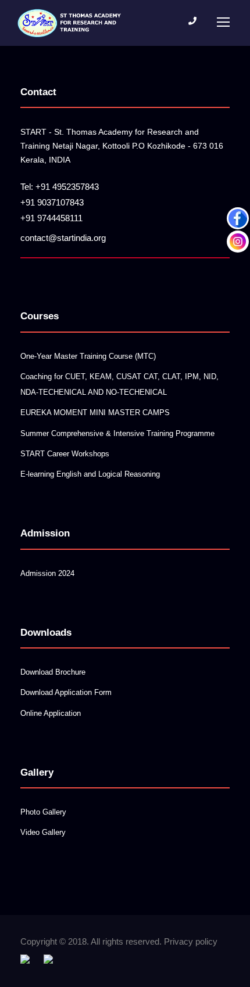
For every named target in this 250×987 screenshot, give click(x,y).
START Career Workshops (64, 453)
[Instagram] (238, 241)
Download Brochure (52, 672)
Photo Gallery (43, 812)
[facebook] (25, 958)
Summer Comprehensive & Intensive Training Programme (117, 433)
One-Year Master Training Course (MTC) (88, 356)
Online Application (50, 713)
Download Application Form (66, 692)
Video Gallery (43, 832)
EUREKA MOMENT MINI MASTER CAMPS (95, 412)
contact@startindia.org (63, 238)
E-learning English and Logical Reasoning (90, 474)
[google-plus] (48, 958)
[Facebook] (238, 218)
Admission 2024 (47, 573)
